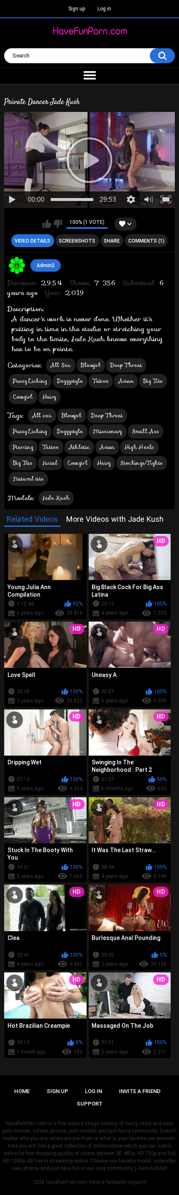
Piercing (23, 447)
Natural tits (28, 479)
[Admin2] (17, 265)
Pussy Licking (30, 381)
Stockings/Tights (141, 463)
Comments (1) (146, 241)
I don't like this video (57, 224)
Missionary (107, 431)
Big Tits (153, 381)
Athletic (79, 447)
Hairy (49, 397)
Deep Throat (126, 365)
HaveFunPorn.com (66, 1182)
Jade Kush (56, 498)
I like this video (46, 224)
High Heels (139, 447)
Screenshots (77, 241)
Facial (50, 463)
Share (112, 241)
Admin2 (46, 265)
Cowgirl (23, 397)
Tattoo (101, 381)
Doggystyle (70, 381)
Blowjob (91, 365)
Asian (126, 381)
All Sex (60, 365)
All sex (42, 415)
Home (22, 1091)
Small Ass (145, 431)
